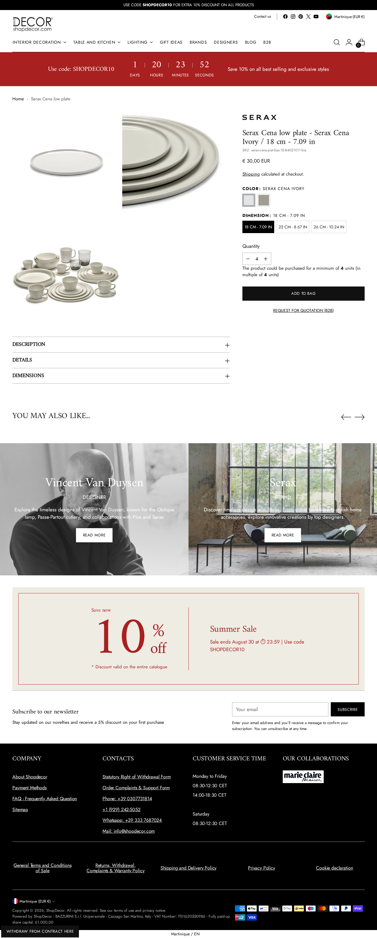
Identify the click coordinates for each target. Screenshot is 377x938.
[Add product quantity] (265, 259)
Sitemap (20, 809)
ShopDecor (55, 910)
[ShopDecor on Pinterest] (300, 16)
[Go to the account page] (349, 42)
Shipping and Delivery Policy (189, 868)
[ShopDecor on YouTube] (316, 16)
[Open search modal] (337, 42)
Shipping (251, 174)
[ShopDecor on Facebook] (285, 16)
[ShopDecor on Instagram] (293, 16)
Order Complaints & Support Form (136, 787)
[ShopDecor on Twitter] (308, 16)
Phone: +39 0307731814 (127, 798)
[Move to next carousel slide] (360, 417)
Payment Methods (29, 787)
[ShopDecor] (33, 24)
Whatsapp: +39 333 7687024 (132, 820)
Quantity (250, 246)
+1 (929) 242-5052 (121, 809)
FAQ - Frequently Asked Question (44, 798)
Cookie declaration (334, 868)
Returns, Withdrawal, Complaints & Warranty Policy (116, 868)
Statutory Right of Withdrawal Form (136, 776)
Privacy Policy (261, 868)
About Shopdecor (29, 776)
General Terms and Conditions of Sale (43, 868)
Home (18, 99)
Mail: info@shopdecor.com (128, 831)
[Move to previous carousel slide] (346, 417)
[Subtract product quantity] (248, 259)
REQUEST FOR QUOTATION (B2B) (303, 310)
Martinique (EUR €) (35, 901)
